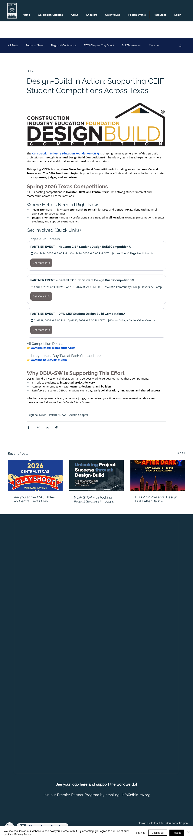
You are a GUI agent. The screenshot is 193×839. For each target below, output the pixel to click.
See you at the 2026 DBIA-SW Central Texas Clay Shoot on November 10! (34, 499)
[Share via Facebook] (28, 427)
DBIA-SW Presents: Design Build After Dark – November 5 (156, 499)
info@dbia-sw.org (136, 794)
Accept (177, 832)
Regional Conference (64, 45)
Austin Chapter (78, 415)
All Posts (13, 45)
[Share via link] (56, 427)
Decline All (158, 832)
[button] (50, 15)
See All (181, 453)
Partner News (57, 415)
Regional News (35, 45)
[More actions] (164, 70)
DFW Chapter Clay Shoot (99, 45)
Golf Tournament (131, 45)
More (152, 45)
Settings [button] (140, 832)
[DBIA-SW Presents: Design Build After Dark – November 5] (157, 475)
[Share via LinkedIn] (47, 427)
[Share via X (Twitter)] (38, 427)
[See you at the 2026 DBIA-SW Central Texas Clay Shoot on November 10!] (35, 475)
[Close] (188, 832)
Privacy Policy (22, 834)
